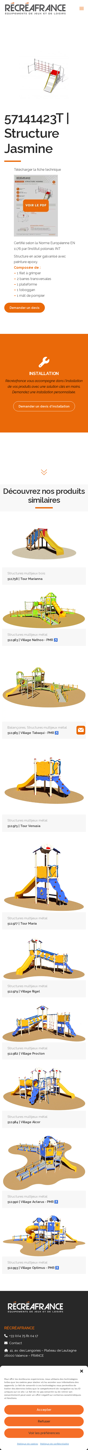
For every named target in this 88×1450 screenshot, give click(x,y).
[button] (81, 1371)
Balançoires (16, 727)
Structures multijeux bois (26, 573)
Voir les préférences (44, 1433)
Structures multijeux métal (27, 635)
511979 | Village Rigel (23, 991)
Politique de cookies (27, 1444)
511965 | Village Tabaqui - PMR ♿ (33, 733)
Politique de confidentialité (54, 1444)
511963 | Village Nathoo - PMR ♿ (32, 640)
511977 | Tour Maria (22, 923)
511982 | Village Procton (25, 1053)
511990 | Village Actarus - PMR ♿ (32, 1202)
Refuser (44, 1421)
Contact (15, 1343)
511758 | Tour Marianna (25, 579)
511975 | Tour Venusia (23, 826)
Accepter (44, 1410)
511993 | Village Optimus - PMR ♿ (33, 1267)
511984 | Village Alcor (23, 1122)
